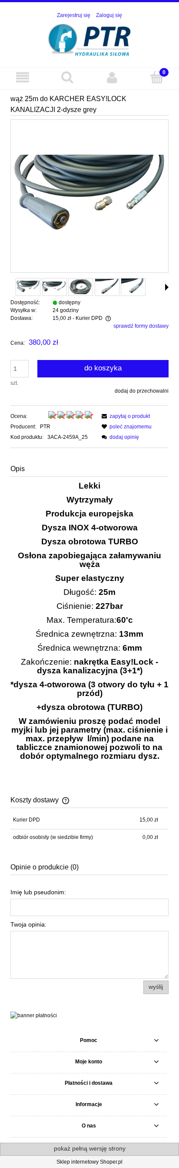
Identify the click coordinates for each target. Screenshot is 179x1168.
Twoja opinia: (28, 924)
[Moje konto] (112, 77)
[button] (167, 287)
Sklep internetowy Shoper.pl (89, 1162)
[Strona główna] (89, 39)
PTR (45, 427)
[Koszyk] (156, 77)
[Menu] (22, 77)
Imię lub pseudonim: (38, 892)
